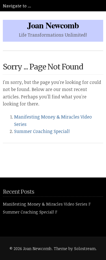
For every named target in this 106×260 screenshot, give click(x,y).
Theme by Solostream (75, 248)
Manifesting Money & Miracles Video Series (45, 204)
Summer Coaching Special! (42, 131)
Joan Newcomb (53, 25)
